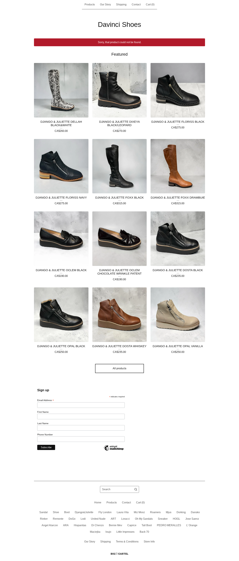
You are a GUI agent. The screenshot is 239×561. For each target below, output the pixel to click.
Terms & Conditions (127, 541)
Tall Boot (147, 525)
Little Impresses (125, 531)
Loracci (125, 518)
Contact (136, 4)
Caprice (131, 525)
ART (113, 518)
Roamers (155, 512)
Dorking (181, 512)
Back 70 (144, 531)
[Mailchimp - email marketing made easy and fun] (114, 450)
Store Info (149, 541)
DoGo (72, 518)
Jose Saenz (192, 518)
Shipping (121, 4)
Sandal (43, 512)
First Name (43, 412)
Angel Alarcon (50, 525)
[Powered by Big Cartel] (119, 553)
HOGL (176, 518)
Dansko (195, 512)
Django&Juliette (84, 512)
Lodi (83, 518)
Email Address (45, 400)
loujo (108, 531)
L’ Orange (191, 525)
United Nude (98, 518)
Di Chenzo (97, 525)
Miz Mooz (139, 512)
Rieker (44, 518)
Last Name (42, 423)
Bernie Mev (115, 525)
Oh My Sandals (144, 518)
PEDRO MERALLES (169, 525)
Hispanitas (80, 525)
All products (119, 368)
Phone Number (45, 434)
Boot (67, 512)
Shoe (56, 512)
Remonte (58, 518)
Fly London (105, 512)
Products (90, 4)
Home (97, 502)
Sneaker (163, 518)
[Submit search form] (136, 489)
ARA (66, 525)
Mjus (168, 512)
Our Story (105, 4)
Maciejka (95, 531)
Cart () (150, 4)
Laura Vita (123, 512)
